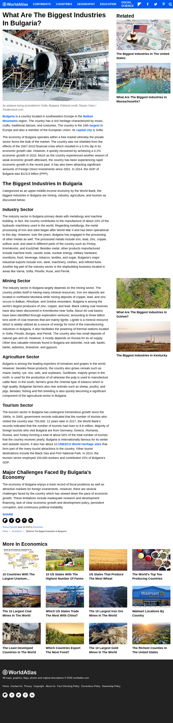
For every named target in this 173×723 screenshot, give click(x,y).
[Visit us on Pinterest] (25, 695)
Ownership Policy (111, 686)
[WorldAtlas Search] (170, 4)
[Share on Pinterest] (24, 520)
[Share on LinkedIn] (30, 520)
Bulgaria (9, 116)
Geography (86, 4)
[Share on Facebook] (11, 520)
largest (95, 125)
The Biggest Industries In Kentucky (141, 355)
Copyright (39, 686)
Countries (64, 4)
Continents (42, 4)
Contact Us (16, 686)
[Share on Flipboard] (5, 520)
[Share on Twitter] (17, 520)
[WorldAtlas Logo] (16, 4)
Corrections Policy (90, 686)
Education (108, 4)
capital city (84, 130)
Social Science (127, 4)
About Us (50, 686)
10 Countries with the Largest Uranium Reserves (19, 578)
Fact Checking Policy (68, 686)
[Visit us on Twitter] (18, 695)
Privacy (28, 686)
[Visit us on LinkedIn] (32, 695)
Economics (38, 527)
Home (6, 686)
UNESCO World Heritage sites (79, 444)
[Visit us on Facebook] (11, 695)
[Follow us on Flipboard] (5, 695)
